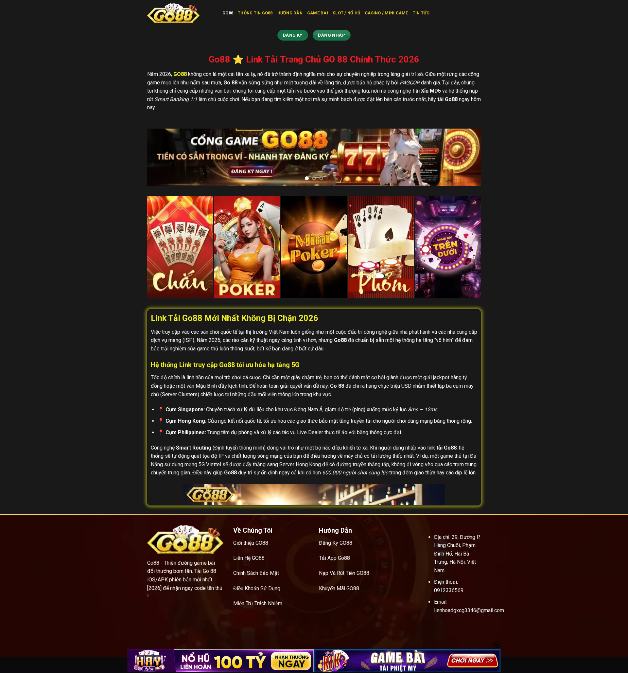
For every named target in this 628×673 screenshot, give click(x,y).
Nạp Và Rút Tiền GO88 (344, 573)
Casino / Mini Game (386, 12)
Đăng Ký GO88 (335, 543)
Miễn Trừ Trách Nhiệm (257, 603)
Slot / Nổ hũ (346, 12)
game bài (317, 12)
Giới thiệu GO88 (250, 543)
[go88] (180, 13)
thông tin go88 (255, 12)
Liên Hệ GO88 (249, 558)
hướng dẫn (290, 12)
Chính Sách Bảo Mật (256, 573)
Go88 (227, 12)
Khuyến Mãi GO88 (339, 588)
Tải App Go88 (334, 558)
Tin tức (421, 12)
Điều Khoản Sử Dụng (256, 588)
